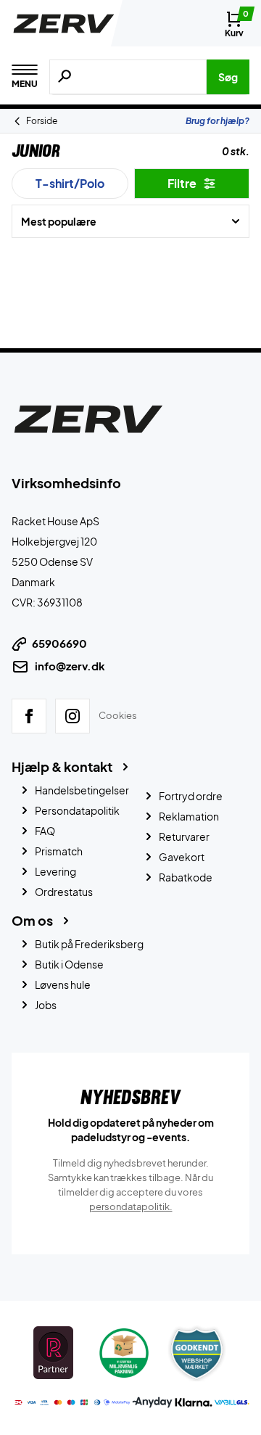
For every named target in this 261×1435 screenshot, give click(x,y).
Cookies (118, 715)
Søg (228, 76)
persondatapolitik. (131, 1206)
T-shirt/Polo (70, 183)
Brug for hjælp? (217, 120)
